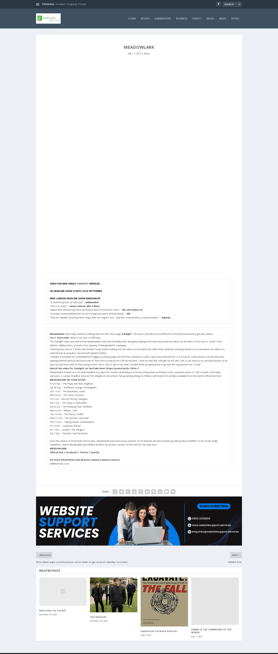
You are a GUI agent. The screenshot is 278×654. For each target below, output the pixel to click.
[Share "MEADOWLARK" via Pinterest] (141, 491)
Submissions (162, 18)
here (219, 375)
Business (182, 18)
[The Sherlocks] (113, 594)
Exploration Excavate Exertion (159, 631)
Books (145, 18)
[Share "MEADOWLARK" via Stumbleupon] (160, 491)
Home (132, 18)
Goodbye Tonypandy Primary (71, 4)
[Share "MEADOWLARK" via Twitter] (121, 491)
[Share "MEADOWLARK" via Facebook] (115, 491)
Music (210, 18)
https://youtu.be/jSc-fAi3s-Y (122, 368)
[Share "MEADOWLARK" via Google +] (128, 491)
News (222, 18)
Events (197, 18)
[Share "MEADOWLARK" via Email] (166, 491)
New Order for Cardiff (52, 610)
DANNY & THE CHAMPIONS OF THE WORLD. (211, 631)
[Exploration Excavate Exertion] (164, 601)
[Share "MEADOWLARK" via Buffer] (153, 491)
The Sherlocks (98, 616)
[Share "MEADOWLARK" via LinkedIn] (147, 491)
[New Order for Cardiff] (63, 591)
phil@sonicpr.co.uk (59, 463)
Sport (235, 18)
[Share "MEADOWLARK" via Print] (173, 491)
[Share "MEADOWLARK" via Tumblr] (134, 491)
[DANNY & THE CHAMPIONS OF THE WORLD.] (215, 601)
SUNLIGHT (82, 283)
